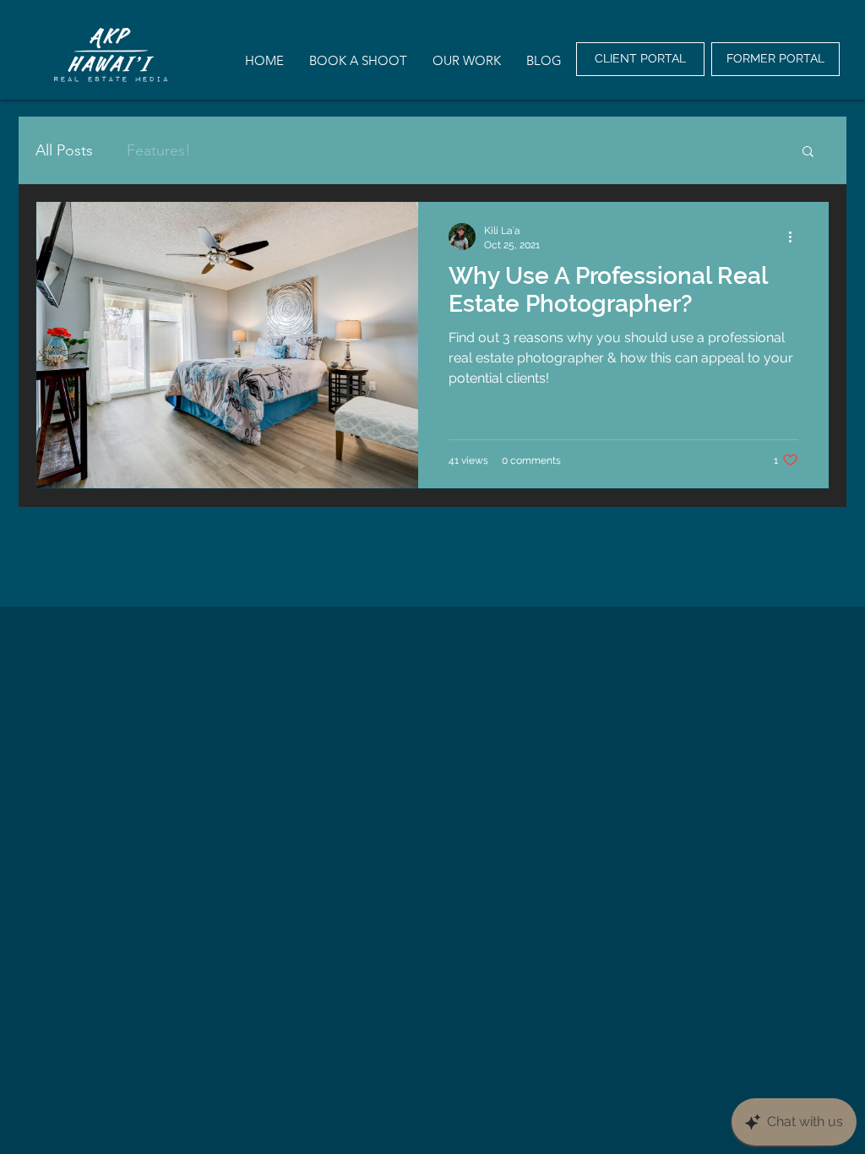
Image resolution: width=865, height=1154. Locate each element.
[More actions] (796, 236)
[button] (808, 152)
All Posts (64, 150)
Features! (159, 150)
